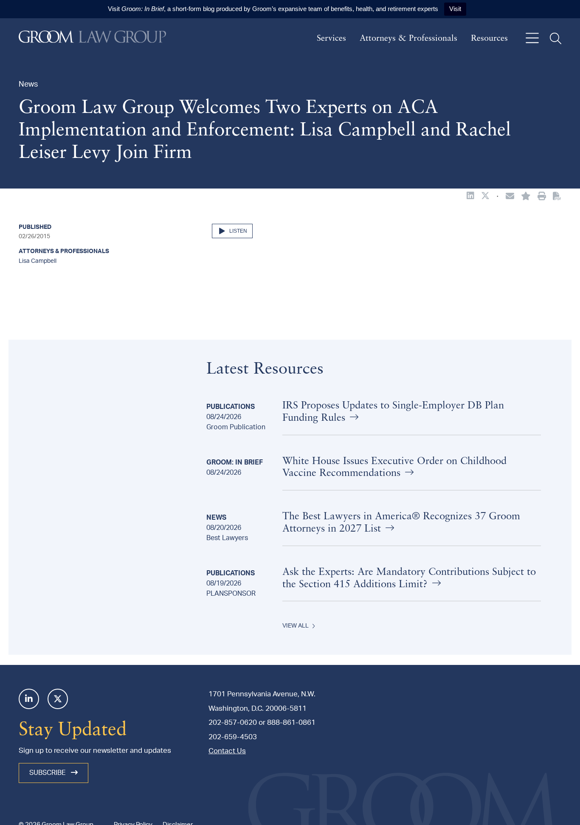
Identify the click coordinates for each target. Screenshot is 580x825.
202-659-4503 (232, 737)
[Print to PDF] (557, 196)
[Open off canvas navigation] (532, 38)
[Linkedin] (29, 699)
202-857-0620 (232, 722)
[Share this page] (510, 197)
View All (295, 626)
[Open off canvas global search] (555, 38)
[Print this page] (542, 197)
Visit (455, 8)
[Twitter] (58, 699)
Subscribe (48, 772)
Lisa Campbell (37, 261)
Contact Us (227, 751)
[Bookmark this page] (526, 197)
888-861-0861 (291, 722)
